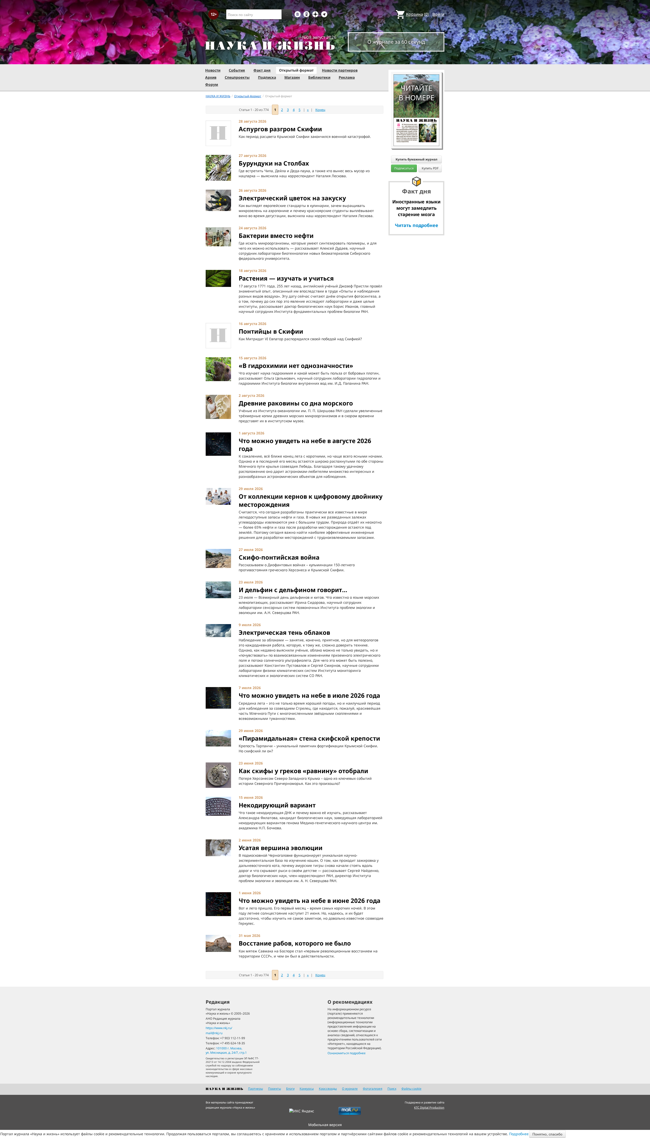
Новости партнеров (340, 70)
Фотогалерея (372, 1088)
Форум (211, 84)
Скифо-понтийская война (279, 557)
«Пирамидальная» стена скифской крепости (309, 738)
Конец (320, 109)
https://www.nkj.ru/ (219, 1028)
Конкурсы (307, 1088)
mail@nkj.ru (214, 1033)
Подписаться (404, 168)
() (417, 14)
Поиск (391, 1088)
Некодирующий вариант (277, 805)
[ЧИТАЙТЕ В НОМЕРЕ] (416, 59)
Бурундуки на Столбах (274, 163)
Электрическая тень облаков (284, 632)
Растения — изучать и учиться (286, 278)
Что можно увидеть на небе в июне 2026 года (309, 900)
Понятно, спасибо (547, 1133)
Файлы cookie (411, 1088)
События (237, 70)
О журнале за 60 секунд (396, 41)
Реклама (347, 77)
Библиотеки (319, 77)
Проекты (274, 1088)
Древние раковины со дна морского (296, 403)
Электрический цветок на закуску (292, 198)
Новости (212, 70)
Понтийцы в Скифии (271, 331)
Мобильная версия (325, 1124)
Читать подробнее (416, 225)
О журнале (350, 1088)
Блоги (290, 1088)
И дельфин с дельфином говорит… (293, 590)
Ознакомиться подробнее (347, 1053)
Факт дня (262, 70)
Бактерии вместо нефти (276, 235)
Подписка (267, 77)
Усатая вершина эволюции (280, 847)
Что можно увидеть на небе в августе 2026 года (305, 444)
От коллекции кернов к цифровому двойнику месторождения (311, 500)
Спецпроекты (237, 77)
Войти (438, 14)
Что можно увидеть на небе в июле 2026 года (309, 695)
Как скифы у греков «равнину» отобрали (303, 771)
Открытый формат (296, 70)
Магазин (292, 77)
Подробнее (519, 1133)
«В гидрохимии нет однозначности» (296, 365)
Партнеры (255, 1088)
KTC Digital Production (429, 1107)
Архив (210, 77)
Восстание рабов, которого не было (295, 943)
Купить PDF (430, 168)
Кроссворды (328, 1088)
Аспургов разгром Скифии (280, 129)
